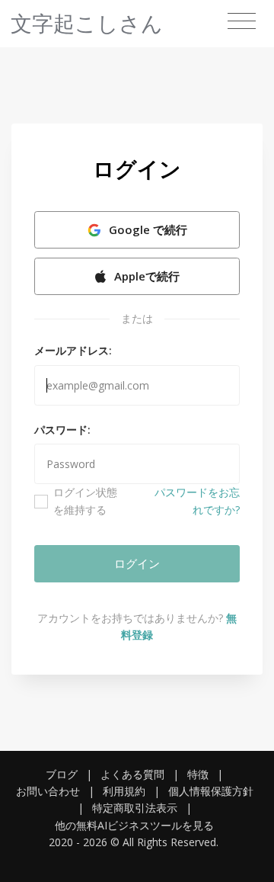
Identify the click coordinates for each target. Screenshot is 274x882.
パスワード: (62, 429)
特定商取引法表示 (134, 807)
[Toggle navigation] (241, 21)
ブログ (62, 774)
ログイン (137, 563)
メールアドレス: (73, 350)
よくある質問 (132, 774)
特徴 (198, 774)
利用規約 (124, 791)
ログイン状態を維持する (85, 500)
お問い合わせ (48, 791)
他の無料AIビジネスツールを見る (134, 825)
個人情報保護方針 (210, 791)
